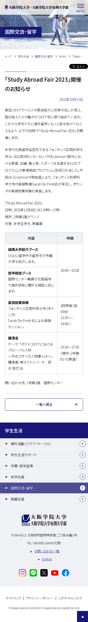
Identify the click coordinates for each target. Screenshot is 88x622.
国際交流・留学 (22, 487)
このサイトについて (70, 598)
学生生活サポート (24, 454)
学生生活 (13, 430)
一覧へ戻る (44, 404)
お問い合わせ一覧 (46, 551)
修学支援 (17, 476)
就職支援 (17, 499)
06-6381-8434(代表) (47, 543)
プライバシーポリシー (39, 598)
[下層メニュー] (82, 443)
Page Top (82, 616)
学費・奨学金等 (22, 465)
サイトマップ (13, 598)
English (47, 559)
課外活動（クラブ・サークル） (31, 443)
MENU (80, 11)
